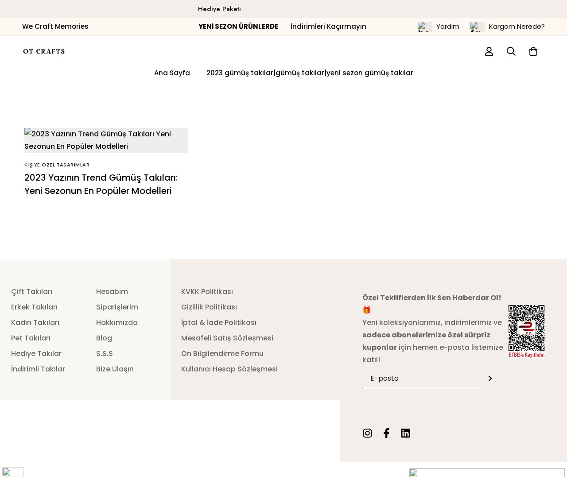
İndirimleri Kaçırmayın (283, 26)
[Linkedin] (405, 433)
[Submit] (490, 378)
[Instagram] (367, 433)
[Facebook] (386, 433)
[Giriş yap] (489, 51)
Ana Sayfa (172, 72)
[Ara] (511, 51)
